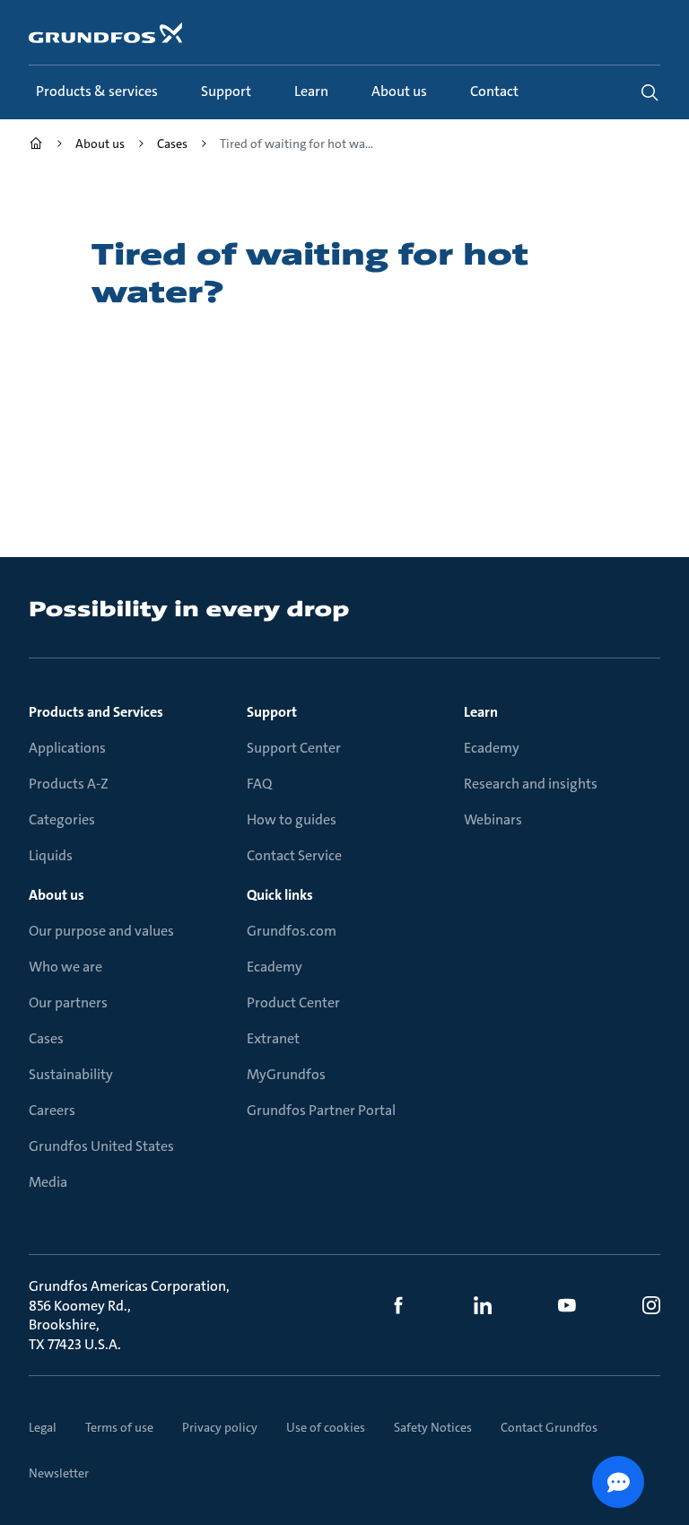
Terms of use (119, 1427)
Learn (481, 711)
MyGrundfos (286, 1074)
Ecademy (491, 747)
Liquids (51, 855)
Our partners (68, 1002)
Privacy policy (219, 1427)
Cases (46, 1038)
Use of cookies (325, 1427)
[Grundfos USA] (36, 145)
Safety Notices (433, 1427)
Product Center (293, 1002)
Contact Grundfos (549, 1427)
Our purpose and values (101, 930)
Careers (52, 1110)
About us (56, 894)
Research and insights (530, 783)
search (649, 92)
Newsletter (59, 1473)
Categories (62, 819)
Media (48, 1181)
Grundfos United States (101, 1146)
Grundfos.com (291, 930)
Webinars (493, 819)
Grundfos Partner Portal (321, 1110)
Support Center (294, 747)
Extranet (273, 1038)
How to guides (291, 819)
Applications (67, 747)
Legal (43, 1427)
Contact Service (294, 855)
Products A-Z (69, 783)
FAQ (259, 783)
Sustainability (71, 1074)
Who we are (65, 966)
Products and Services (96, 711)
